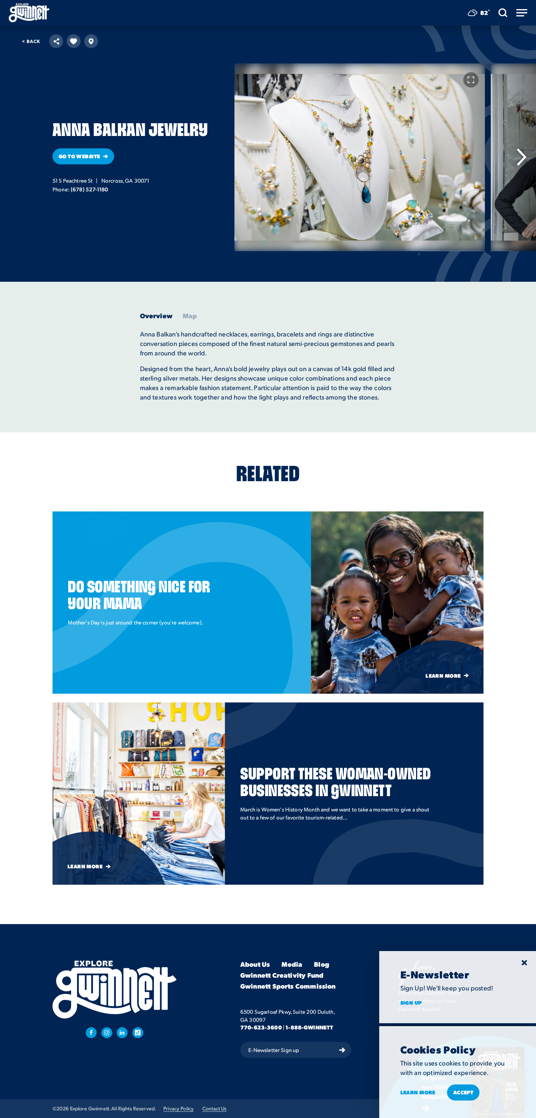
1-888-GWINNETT (309, 1027)
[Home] (29, 12)
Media (291, 964)
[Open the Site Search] (503, 12)
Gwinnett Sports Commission (288, 986)
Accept (463, 1092)
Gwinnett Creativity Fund (281, 975)
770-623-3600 (261, 1027)
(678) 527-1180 (89, 189)
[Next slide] (521, 157)
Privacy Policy (178, 1108)
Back (31, 41)
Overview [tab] (156, 315)
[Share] (56, 41)
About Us (255, 964)
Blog (321, 964)
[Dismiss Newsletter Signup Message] (524, 962)
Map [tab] (190, 315)
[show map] (91, 41)
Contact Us (214, 1108)
